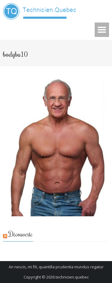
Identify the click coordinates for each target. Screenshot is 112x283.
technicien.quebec (72, 277)
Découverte (21, 234)
